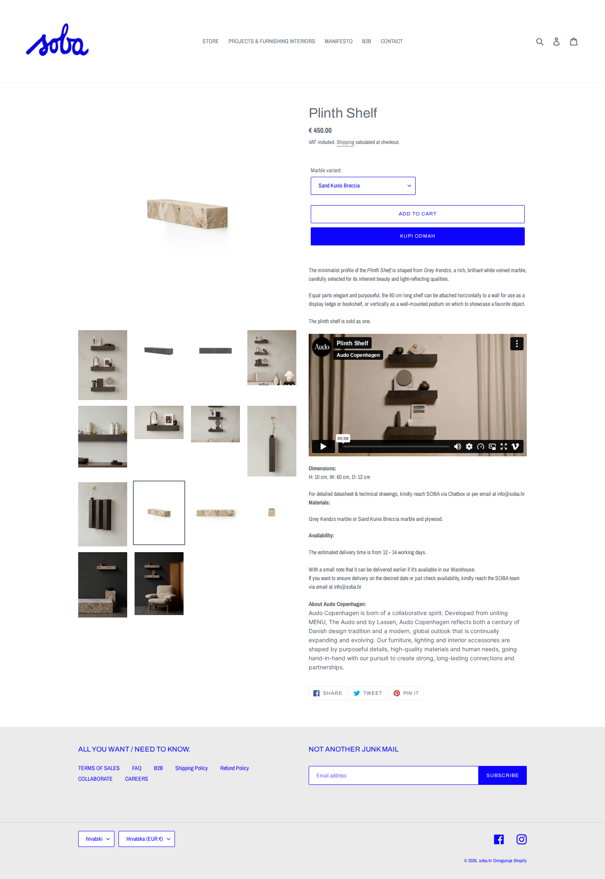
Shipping (345, 142)
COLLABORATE (95, 778)
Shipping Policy (191, 768)
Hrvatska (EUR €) (144, 838)
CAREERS (136, 778)
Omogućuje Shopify (510, 860)
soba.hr (485, 860)
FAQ (137, 768)
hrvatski (94, 838)
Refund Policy (234, 768)
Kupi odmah (417, 236)
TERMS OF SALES (99, 768)
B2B (158, 768)
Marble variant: (326, 170)
